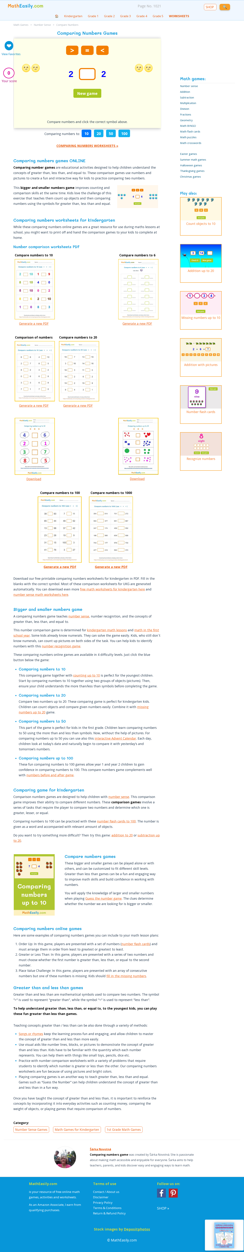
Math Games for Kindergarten (77, 1129)
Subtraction (187, 97)
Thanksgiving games (192, 170)
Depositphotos (137, 1229)
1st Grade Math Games (124, 1129)
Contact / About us (106, 1192)
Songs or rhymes (31, 1034)
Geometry (186, 119)
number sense (78, 616)
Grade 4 (141, 16)
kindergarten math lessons (107, 630)
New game (87, 93)
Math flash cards (190, 131)
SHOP (210, 7)
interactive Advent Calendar (115, 738)
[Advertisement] (87, 290)
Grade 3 (125, 16)
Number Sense (42, 24)
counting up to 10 (86, 675)
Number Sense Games (31, 1129)
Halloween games (191, 165)
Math (25, 6)
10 (86, 133)
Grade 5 (158, 16)
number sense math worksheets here (40, 594)
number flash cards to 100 (116, 821)
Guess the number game (103, 898)
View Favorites (11, 54)
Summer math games (193, 159)
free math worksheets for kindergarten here (112, 589)
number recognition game (61, 646)
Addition (185, 91)
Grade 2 (109, 16)
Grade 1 (93, 16)
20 (99, 133)
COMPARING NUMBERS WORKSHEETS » (87, 146)
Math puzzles (188, 136)
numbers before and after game (50, 775)
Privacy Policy (103, 1202)
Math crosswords (190, 142)
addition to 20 (122, 835)
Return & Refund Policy (109, 1213)
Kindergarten (73, 16)
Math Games (20, 24)
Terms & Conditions (107, 1208)
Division (184, 108)
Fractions (185, 114)
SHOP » (163, 1208)
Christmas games (190, 176)
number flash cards (135, 944)
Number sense (189, 85)
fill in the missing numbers (126, 976)
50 (111, 133)
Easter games (188, 153)
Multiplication (188, 102)
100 (124, 133)
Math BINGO (188, 125)
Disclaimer (100, 1197)
